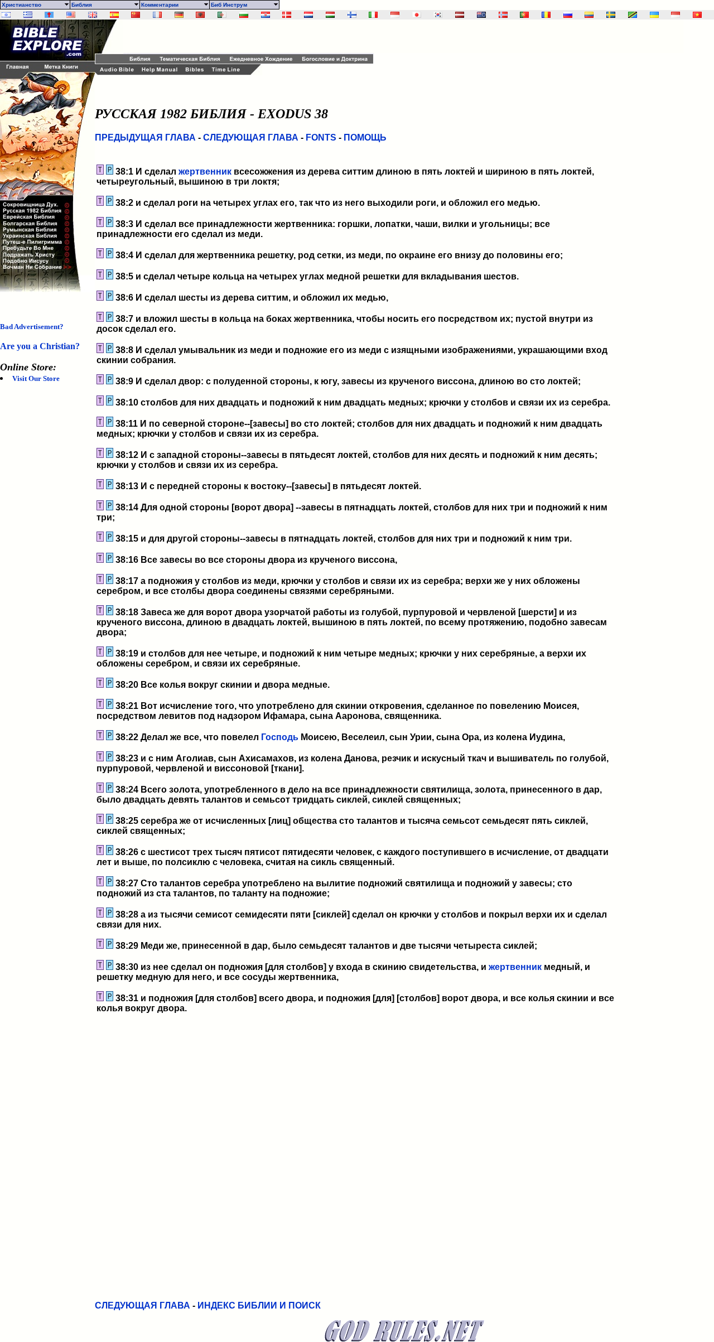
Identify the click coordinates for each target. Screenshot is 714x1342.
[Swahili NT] (632, 15)
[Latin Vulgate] (49, 15)
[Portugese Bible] (524, 15)
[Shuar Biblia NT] (589, 15)
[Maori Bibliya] (481, 15)
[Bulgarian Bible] (243, 15)
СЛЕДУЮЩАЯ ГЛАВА (250, 137)
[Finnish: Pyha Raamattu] (352, 15)
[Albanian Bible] (200, 15)
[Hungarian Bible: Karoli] (330, 15)
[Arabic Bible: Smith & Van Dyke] (222, 15)
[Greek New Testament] (27, 15)
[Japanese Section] (416, 15)
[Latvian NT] (459, 15)
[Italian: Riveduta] (373, 15)
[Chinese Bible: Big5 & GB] (135, 15)
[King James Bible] (92, 15)
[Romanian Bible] (546, 15)
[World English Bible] (70, 15)
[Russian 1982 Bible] (567, 15)
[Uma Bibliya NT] (675, 15)
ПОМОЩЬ (365, 137)
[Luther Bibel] (179, 15)
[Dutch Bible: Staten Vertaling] (308, 15)
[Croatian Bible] (265, 15)
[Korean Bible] (437, 15)
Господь (279, 737)
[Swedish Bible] (610, 15)
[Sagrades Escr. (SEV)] (114, 15)
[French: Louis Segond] (157, 15)
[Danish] (286, 15)
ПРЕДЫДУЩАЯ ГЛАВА (145, 137)
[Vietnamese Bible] (697, 15)
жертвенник (204, 171)
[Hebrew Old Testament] (6, 15)
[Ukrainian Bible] (654, 15)
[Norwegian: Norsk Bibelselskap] (503, 15)
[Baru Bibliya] (394, 15)
